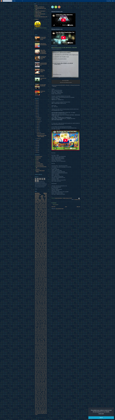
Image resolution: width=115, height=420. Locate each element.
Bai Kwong (40, 268)
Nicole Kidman (37, 350)
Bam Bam (38, 269)
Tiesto (46, 393)
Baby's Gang (43, 267)
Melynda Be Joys (43, 343)
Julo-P (42, 329)
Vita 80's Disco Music (39, 163)
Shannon (43, 374)
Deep (45, 226)
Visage (39, 402)
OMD (38, 351)
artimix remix (42, 255)
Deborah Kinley (41, 226)
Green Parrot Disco (37, 317)
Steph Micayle (45, 382)
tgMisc (42, 197)
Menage (45, 238)
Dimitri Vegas (37, 298)
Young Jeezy (42, 406)
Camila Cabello (44, 222)
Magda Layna (37, 339)
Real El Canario (44, 245)
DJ (41, 201)
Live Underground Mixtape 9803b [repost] (43, 57)
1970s (37, 257)
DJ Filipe (37, 159)
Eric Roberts (38, 306)
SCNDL (39, 370)
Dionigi (42, 212)
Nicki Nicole (37, 349)
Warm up (40, 403)
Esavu (46, 306)
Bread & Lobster (44, 276)
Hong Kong (45, 319)
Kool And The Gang (42, 332)
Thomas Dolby (44, 392)
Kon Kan (38, 332)
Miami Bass (43, 214)
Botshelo (41, 276)
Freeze (38, 311)
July (37, 124)
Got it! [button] (101, 417)
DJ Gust (37, 160)
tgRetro (41, 196)
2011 (37, 147)
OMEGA (40, 351)
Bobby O (38, 275)
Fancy (40, 228)
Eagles (38, 301)
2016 (37, 116)
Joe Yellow (45, 328)
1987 (39, 257)
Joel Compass (39, 233)
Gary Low (40, 312)
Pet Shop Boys (38, 216)
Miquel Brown (45, 206)
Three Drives (43, 393)
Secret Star (41, 373)
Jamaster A (38, 169)
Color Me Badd (39, 286)
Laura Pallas (42, 235)
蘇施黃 (42, 413)
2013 (39, 258)
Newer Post (53, 206)
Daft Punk (39, 225)
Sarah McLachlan (44, 372)
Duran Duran (41, 300)
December (38, 117)
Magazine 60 (40, 237)
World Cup (45, 404)
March (38, 130)
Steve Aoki (45, 216)
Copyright (43, 286)
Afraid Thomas (41, 259)
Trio (39, 396)
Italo (46, 197)
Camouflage (36, 279)
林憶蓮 (41, 412)
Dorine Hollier (45, 299)
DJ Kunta (39, 288)
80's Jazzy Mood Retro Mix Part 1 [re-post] (43, 38)
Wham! (38, 254)
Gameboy (37, 312)
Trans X (43, 395)
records (38, 256)
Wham (38, 404)
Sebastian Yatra (37, 373)
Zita (38, 255)
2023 (37, 105)
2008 (37, 152)
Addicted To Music (38, 12)
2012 (37, 145)
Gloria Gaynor (40, 206)
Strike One (39, 384)
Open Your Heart (43, 352)
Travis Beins (37, 396)
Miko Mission (43, 239)
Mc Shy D (45, 342)
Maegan (36, 237)
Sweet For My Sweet (43, 385)
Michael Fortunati (41, 344)
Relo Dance (36, 363)
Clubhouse (45, 285)
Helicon (46, 318)
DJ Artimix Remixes (39, 156)
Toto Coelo (39, 395)
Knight (46, 331)
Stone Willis (36, 384)
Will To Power (41, 404)
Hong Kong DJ (37, 320)
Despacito (36, 297)
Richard (36, 364)
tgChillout (44, 256)
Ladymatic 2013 (39, 333)
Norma (40, 350)
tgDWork (42, 204)
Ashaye (36, 266)
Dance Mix (39, 291)
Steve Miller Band (41, 383)
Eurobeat (36, 307)
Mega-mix (42, 238)
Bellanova (43, 270)
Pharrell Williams (44, 244)
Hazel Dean (43, 318)
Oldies (46, 351)
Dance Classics (44, 225)
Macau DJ (45, 236)
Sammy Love (39, 371)
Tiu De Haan (43, 394)
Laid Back (37, 235)
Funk (46, 228)
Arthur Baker (39, 265)
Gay (42, 312)
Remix (46, 203)
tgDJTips (39, 204)
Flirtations (45, 309)
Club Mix (42, 285)
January (38, 138)
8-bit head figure (37, 15)
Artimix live (36, 205)
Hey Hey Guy (37, 319)
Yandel (44, 405)
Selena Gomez (45, 373)
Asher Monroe (39, 266)
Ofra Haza (43, 351)
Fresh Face (40, 311)
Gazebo (36, 206)
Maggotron (42, 339)
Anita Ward (39, 264)
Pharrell (40, 244)
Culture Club (45, 287)
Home (66, 206)
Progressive (43, 360)
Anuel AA (42, 264)
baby (46, 407)
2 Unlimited (45, 257)
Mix (43, 203)
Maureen (40, 342)
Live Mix (43, 213)
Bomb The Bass (37, 276)
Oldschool (36, 352)
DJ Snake (40, 289)
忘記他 (39, 412)
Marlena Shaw (44, 237)
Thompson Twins (37, 393)
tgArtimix (76, 199)
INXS (44, 321)
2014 (37, 142)
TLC (40, 386)
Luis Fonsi (41, 236)
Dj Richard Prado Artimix (75, 85)
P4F (35, 354)
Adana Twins (37, 259)
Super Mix (38, 385)
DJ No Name (38, 162)
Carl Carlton (40, 279)
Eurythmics (39, 307)
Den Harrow (45, 296)
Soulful (42, 202)
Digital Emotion (37, 212)
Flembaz (43, 309)
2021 (37, 108)
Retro (42, 195)
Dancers (43, 291)
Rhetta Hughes (41, 363)
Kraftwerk (36, 234)
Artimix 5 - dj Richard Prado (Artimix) (42, 70)
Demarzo (42, 296)
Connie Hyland (40, 205)
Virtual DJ (36, 402)
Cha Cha (43, 280)
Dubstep (38, 300)
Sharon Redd (37, 248)
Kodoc (36, 332)
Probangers (39, 360)
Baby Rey (39, 267)
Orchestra (38, 353)
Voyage (42, 402)
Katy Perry (43, 233)
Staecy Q (42, 381)
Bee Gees (40, 270)
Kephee (44, 331)
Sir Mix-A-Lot (39, 249)
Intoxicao (36, 323)
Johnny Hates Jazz (38, 329)
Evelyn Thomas (44, 307)
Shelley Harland (44, 375)
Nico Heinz (45, 349)
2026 (37, 100)
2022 (37, 106)
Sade (41, 370)
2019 (37, 111)
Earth (46, 227)
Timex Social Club (37, 394)
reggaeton (41, 256)
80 (40, 258)
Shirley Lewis (42, 248)
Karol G (44, 330)
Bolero (40, 222)
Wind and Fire (42, 254)
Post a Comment (55, 204)
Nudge (42, 350)
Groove (41, 317)
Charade (38, 223)
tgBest (45, 193)
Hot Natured (43, 320)
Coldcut (36, 286)
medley (43, 217)
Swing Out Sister (37, 386)
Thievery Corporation (38, 392)
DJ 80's (36, 288)
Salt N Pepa (43, 370)
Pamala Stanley (41, 243)
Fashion (40, 309)
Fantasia (37, 309)
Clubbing (36, 224)
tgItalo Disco (37, 202)
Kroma (46, 332)
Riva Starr (42, 246)
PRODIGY (42, 354)
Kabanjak (39, 330)
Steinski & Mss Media (38, 382)
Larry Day (45, 333)
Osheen (42, 353)
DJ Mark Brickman (41, 224)
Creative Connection (40, 287)
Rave (38, 245)
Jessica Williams (37, 328)
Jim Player (41, 328)
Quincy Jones (42, 361)
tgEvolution (37, 196)
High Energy (45, 201)
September (39, 121)
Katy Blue (38, 331)
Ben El (46, 270)
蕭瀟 (37, 413)
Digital (42, 297)
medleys (45, 255)
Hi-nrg (40, 319)
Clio (39, 285)
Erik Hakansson (42, 306)
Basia (38, 270)
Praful (36, 245)
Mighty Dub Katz (37, 239)
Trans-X (46, 395)
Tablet (43, 386)
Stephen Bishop (37, 383)
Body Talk (41, 275)
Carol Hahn (36, 280)
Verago (40, 217)
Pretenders (36, 360)
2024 (37, 103)
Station (46, 381)
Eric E (36, 306)
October (38, 119)
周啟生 (37, 412)
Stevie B (46, 383)
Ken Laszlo (37, 203)
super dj (45, 217)
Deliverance (38, 296)
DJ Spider (44, 289)
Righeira (43, 365)
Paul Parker (45, 215)
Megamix (39, 214)
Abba (44, 258)
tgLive (79, 199)
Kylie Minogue (42, 234)
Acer (46, 258)
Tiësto (46, 394)
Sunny (36, 385)
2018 (37, 113)
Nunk (44, 350)
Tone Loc (36, 395)
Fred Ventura (42, 310)
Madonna (41, 203)
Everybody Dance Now (38, 308)
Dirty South (40, 298)
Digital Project (45, 297)
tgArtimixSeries (38, 194)
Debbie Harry (37, 226)
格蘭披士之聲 (44, 412)
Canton (36, 223)
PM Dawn (39, 354)
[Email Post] (79, 198)
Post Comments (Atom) (60, 208)
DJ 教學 (44, 290)
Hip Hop (42, 319)
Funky (46, 205)
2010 (37, 148)
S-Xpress (36, 370)
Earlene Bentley (42, 301)
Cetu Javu (39, 280)
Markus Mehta (45, 341)
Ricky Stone (39, 365)
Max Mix (42, 342)
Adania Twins (40, 218)
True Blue (42, 396)
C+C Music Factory (42, 277)
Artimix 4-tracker (44, 265)
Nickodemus (41, 349)
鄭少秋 (44, 413)
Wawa (43, 403)
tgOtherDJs (37, 195)
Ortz (40, 353)
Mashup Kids (39, 238)
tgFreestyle (37, 201)
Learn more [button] (101, 413)
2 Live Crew (41, 257)
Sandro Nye (45, 371)
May (37, 127)
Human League (37, 213)
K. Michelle (45, 329)
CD (37, 278)
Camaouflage (45, 278)
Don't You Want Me (40, 299)
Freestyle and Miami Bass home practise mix (43, 64)
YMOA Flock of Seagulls (38, 405)
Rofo (38, 247)
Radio (35, 362)
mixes (36, 256)
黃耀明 (36, 414)
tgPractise (37, 197)
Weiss (36, 254)
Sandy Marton (44, 247)
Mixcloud (54, 86)
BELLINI (44, 266)
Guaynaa (44, 317)
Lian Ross (45, 235)
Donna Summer (41, 227)
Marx (35, 238)
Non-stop (39, 215)
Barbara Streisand (42, 269)
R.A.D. (46, 361)
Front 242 (44, 311)
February (38, 132)
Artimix (40, 201)
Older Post (78, 206)
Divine (43, 298)
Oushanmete (45, 353)
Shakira (36, 374)
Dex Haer (39, 297)
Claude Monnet (42, 223)
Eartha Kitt (36, 228)
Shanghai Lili (39, 374)
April (37, 129)
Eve (41, 307)
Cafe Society (41, 278)
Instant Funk (45, 322)
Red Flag (43, 362)
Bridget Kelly (37, 277)
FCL (46, 308)
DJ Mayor (43, 288)
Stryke (42, 384)
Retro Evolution (37, 246)
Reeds (46, 362)
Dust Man (44, 300)
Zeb (37, 407)
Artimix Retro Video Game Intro (40, 13)
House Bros (41, 321)
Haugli (37, 318)
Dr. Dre (36, 300)
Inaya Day (39, 322)
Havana (40, 318)
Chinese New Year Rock (41, 133)
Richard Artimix (40, 364)
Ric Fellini (45, 363)
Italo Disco (43, 323)
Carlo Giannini (45, 279)
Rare (37, 362)
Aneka (36, 264)
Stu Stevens (45, 384)
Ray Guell (40, 245)
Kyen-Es (36, 333)
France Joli (43, 228)
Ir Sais (39, 323)
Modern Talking (37, 207)
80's (46, 195)
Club (46, 223)
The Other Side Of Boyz (40, 165)
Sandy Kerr (36, 372)
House (39, 321)
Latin (41, 213)
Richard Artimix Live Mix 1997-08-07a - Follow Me (60, 85)
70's (35, 218)
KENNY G (36, 330)
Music (40, 202)
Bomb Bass (45, 275)
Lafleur (43, 333)
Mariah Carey (40, 341)
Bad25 (38, 268)
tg (74, 199)
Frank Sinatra (37, 310)
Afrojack (44, 259)
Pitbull (41, 207)
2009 (37, 150)
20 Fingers (36, 258)
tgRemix (45, 204)
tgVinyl (45, 196)
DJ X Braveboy (39, 290)
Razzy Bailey (40, 362)
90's (37, 218)
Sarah (40, 372)
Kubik (39, 234)
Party (42, 215)
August (38, 122)
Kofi (46, 233)
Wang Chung (45, 402)
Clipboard (36, 19)
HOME (36, 5)
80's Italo (42, 258)
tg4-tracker (45, 202)
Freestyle (45, 212)
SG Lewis (40, 247)
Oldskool (39, 352)
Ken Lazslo (41, 331)
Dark (44, 205)
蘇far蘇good (39, 413)
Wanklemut (36, 403)
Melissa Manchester (37, 343)
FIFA (35, 309)
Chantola (45, 280)
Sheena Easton (39, 375)
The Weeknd (45, 391)
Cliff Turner (36, 285)
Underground (37, 217)
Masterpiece (36, 342)
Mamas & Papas (41, 340)
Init (41, 322)
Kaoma (42, 330)
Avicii (42, 266)
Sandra (42, 371)
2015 (37, 140)
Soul (42, 249)
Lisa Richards (37, 236)
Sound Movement (37, 381)
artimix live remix (42, 407)
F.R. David (43, 308)
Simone (36, 204)
